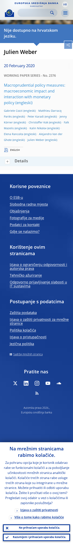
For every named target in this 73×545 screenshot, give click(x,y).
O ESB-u (16, 198)
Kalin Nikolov (38, 128)
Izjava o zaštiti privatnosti (39, 510)
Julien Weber (35, 140)
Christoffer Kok (38, 122)
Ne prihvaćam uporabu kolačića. (39, 528)
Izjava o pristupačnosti (28, 337)
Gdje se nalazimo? (25, 232)
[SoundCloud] (58, 383)
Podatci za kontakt (25, 225)
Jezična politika (22, 344)
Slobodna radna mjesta (29, 204)
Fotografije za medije (27, 218)
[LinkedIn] (26, 383)
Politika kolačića (23, 330)
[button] (65, 4)
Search (52, 12)
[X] (15, 383)
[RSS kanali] (37, 393)
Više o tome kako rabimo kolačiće (39, 517)
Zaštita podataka (23, 313)
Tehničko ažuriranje (26, 275)
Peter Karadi (36, 116)
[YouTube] (48, 383)
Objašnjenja (19, 211)
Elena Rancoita (13, 134)
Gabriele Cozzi (13, 111)
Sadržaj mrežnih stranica (28, 354)
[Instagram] (37, 383)
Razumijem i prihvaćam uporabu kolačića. (39, 537)
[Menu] (65, 13)
